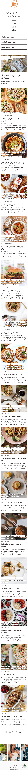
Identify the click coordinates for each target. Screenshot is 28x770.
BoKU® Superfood (16, 767)
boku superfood (7, 282)
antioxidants (6, 112)
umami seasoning (21, 198)
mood (24, 240)
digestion (17, 324)
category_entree (16, 112)
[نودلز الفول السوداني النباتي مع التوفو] (14, 229)
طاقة (14, 20)
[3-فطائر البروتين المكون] (14, 571)
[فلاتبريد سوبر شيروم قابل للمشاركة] (14, 64)
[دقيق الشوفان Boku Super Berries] (14, 612)
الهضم (14, 27)
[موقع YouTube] (16, 765)
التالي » (20, 732)
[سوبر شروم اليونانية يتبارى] (14, 398)
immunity (18, 156)
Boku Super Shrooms (17, 57)
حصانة (14, 30)
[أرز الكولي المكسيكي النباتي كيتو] (14, 145)
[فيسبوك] (13, 765)
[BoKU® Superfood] (14, 4)
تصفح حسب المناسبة (8, 42)
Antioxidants (6, 57)
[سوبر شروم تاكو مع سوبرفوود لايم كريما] (14, 440)
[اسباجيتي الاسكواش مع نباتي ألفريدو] (14, 101)
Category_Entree (7, 59)
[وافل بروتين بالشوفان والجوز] (14, 698)
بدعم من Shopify (14, 769)
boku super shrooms (17, 152)
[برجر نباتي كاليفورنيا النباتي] (14, 273)
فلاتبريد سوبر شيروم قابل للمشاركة (11, 76)
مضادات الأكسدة (14, 16)
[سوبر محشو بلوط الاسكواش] (14, 357)
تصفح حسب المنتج (8, 47)
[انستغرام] (11, 765)
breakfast (5, 408)
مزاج (14, 23)
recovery (5, 582)
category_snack (19, 366)
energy (4, 284)
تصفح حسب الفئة (7, 37)
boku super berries (17, 622)
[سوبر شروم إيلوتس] (14, 657)
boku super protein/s (8, 494)
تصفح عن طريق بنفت (9, 13)
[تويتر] (15, 765)
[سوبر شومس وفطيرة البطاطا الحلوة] (14, 526)
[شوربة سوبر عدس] (14, 187)
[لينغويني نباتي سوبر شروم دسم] (14, 315)
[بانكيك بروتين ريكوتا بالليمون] (14, 484)
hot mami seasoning (8, 156)
